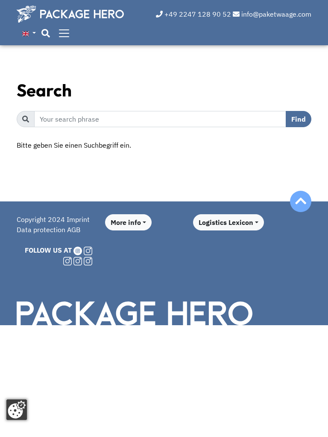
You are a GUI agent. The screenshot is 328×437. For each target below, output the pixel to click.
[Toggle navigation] (64, 33)
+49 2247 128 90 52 (197, 14)
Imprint (78, 219)
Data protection (41, 229)
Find (298, 119)
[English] (29, 33)
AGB (73, 229)
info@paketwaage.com (275, 14)
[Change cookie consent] (16, 409)
